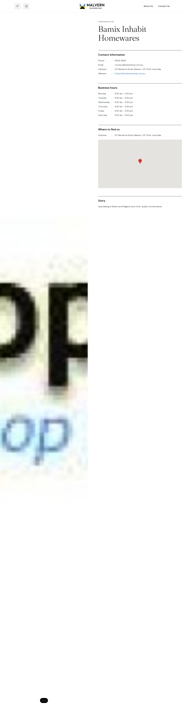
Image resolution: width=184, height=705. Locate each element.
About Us (148, 6)
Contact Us (164, 6)
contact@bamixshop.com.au (129, 64)
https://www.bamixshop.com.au (130, 73)
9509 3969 (120, 60)
